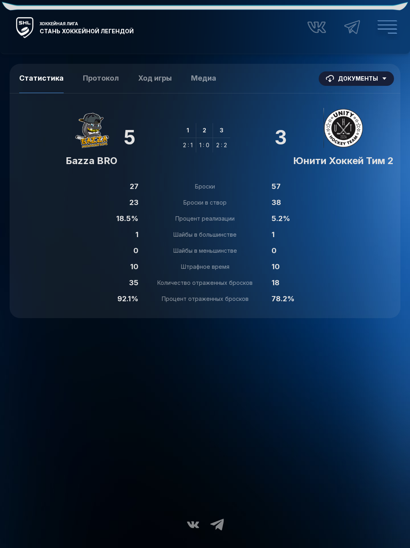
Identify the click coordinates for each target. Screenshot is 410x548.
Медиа (203, 78)
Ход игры (155, 78)
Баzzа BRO (91, 160)
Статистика (41, 78)
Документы (358, 78)
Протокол (101, 78)
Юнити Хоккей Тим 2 (343, 160)
